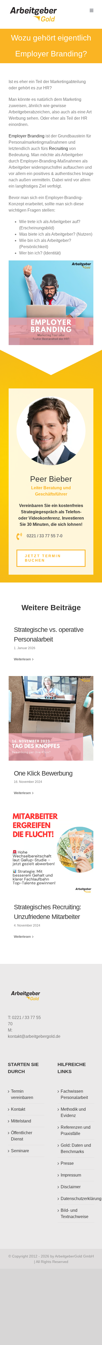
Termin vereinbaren (22, 1094)
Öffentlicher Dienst (21, 1136)
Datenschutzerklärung (76, 1198)
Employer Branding (26, 136)
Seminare (20, 1151)
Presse (67, 1163)
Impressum (71, 1175)
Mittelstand (21, 1121)
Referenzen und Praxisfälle (75, 1130)
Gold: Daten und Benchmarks (76, 1148)
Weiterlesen (22, 659)
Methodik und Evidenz (73, 1112)
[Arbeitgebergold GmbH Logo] (34, 7)
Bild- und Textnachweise (74, 1213)
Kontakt (18, 1109)
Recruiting (58, 148)
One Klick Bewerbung (43, 773)
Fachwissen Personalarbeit (74, 1094)
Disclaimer (71, 1187)
